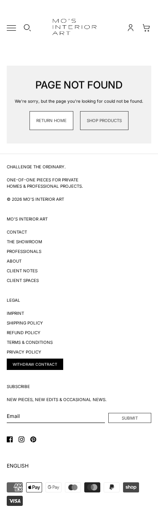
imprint (15, 313)
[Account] (130, 27)
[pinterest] (33, 439)
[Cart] (146, 27)
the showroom (24, 241)
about (14, 260)
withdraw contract (35, 364)
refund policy (23, 332)
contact (17, 231)
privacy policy (24, 351)
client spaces (23, 280)
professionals (24, 251)
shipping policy (25, 322)
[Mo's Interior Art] (79, 28)
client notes (22, 270)
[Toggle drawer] (11, 28)
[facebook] (9, 439)
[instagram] (21, 439)
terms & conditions (30, 342)
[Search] (27, 27)
